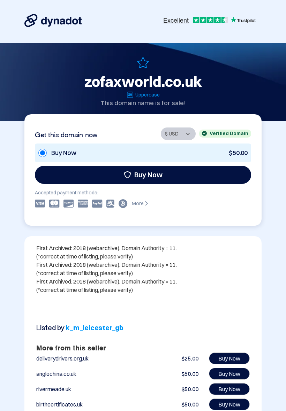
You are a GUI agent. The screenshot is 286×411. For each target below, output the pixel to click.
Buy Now (148, 174)
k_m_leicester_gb (94, 327)
